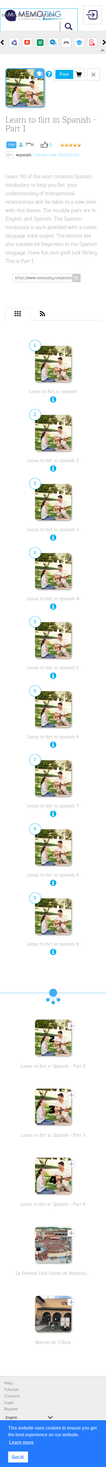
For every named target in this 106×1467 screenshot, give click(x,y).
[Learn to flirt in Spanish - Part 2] (53, 1039)
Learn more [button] (21, 1442)
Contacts (12, 1396)
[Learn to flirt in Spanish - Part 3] (53, 1108)
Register (11, 1409)
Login (9, 1402)
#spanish (23, 155)
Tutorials (11, 1389)
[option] (14, 42)
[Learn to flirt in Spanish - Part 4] (53, 1177)
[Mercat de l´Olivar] (53, 1315)
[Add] (71, 1026)
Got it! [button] (18, 1457)
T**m (21, 144)
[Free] (78, 74)
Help (8, 1383)
